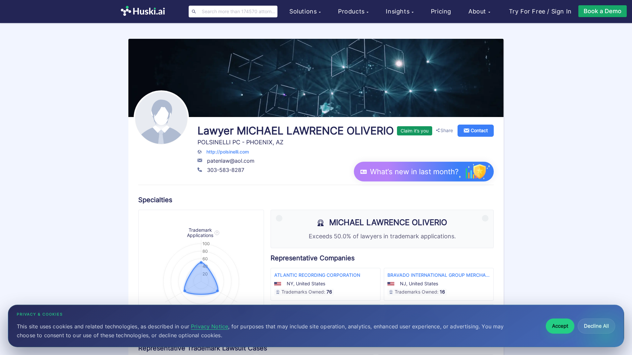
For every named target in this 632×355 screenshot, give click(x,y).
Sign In (561, 11)
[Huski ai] (144, 12)
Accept (560, 326)
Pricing (441, 11)
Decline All (596, 326)
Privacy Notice (209, 326)
